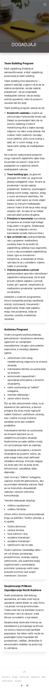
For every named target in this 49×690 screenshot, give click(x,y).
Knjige (15, 677)
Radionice (35, 677)
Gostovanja (24, 677)
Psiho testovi (7, 681)
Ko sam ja (6, 677)
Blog (43, 677)
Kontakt (18, 681)
